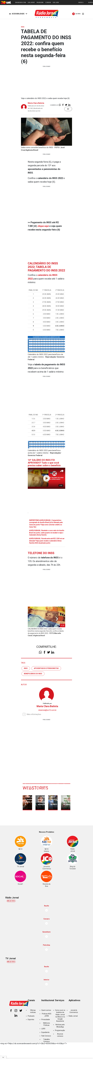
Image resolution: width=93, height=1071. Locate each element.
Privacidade (45, 1019)
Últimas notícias (33, 1011)
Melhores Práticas (46, 1024)
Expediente (45, 1032)
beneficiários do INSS (33, 674)
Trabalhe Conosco (46, 1040)
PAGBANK (40, 2)
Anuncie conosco (60, 1035)
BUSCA (80, 2)
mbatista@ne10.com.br (47, 710)
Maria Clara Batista (36, 103)
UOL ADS (56, 2)
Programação (60, 1030)
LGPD (43, 1029)
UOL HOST (31, 2)
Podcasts (31, 1016)
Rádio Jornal (73, 1016)
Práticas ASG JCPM (46, 1015)
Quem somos (46, 1010)
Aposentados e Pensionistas (46, 668)
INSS (26, 668)
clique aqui (43, 226)
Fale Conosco (46, 1036)
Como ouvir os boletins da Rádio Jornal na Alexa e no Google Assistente (60, 1015)
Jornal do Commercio (74, 1011)
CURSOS (48, 2)
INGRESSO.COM (20, 2)
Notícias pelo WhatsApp (60, 1026)
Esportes (31, 1019)
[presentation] (57, 619)
